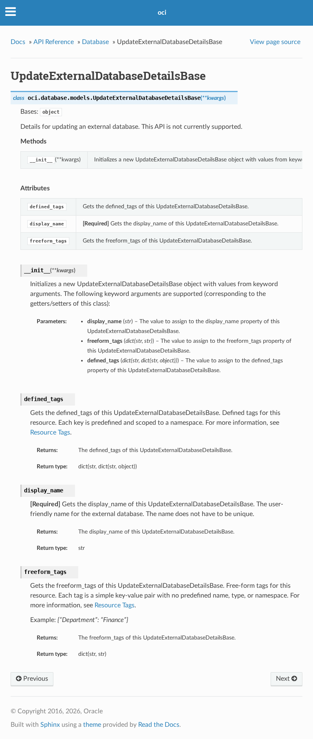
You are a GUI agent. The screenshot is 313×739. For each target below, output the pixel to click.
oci (162, 12)
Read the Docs (158, 724)
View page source (275, 42)
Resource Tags (50, 432)
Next (283, 678)
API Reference (53, 42)
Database (95, 42)
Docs (18, 42)
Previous (35, 678)
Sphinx (50, 724)
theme (92, 724)
